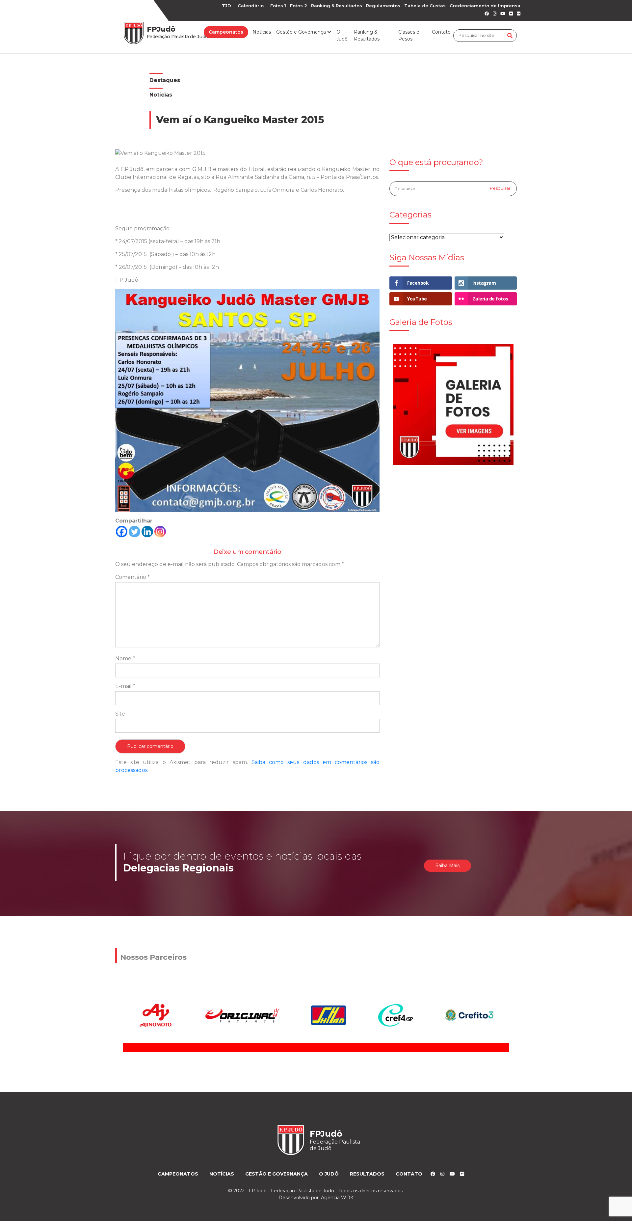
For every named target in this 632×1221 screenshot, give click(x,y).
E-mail (125, 686)
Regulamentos (383, 5)
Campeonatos (226, 32)
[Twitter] (134, 531)
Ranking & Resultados (336, 5)
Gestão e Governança (276, 1174)
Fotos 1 (278, 5)
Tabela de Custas (425, 5)
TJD (226, 5)
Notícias (261, 32)
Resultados (367, 1174)
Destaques (164, 80)
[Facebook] (121, 531)
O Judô (342, 35)
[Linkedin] (147, 531)
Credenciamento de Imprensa (485, 5)
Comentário (132, 577)
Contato (441, 32)
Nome (125, 658)
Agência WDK (337, 1198)
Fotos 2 (298, 5)
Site (120, 714)
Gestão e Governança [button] (301, 32)
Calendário (251, 5)
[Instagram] (160, 531)
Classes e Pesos (408, 35)
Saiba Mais (447, 865)
